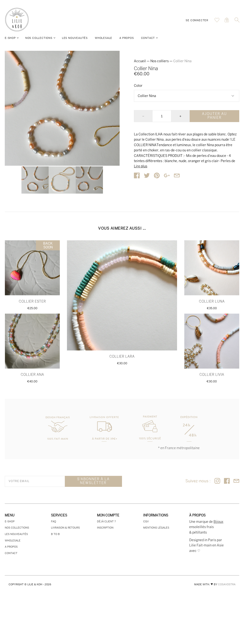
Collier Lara (122, 356)
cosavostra (226, 584)
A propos (126, 38)
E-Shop (10, 38)
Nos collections (38, 38)
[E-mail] (236, 481)
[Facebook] (227, 481)
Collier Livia (211, 374)
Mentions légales (156, 527)
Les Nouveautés (75, 38)
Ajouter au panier (214, 116)
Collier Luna (212, 301)
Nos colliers (159, 61)
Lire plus (140, 166)
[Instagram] (217, 481)
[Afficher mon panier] (216, 21)
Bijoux (218, 521)
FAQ (53, 521)
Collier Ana (32, 374)
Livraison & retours (65, 527)
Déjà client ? (106, 521)
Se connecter (197, 20)
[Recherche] (237, 21)
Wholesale (103, 38)
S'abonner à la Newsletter (93, 481)
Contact (148, 38)
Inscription (105, 527)
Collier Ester (32, 301)
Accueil (140, 61)
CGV (146, 521)
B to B (55, 534)
